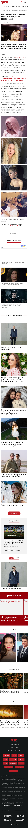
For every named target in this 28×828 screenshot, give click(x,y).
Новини (7, 755)
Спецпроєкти (14, 521)
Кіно (5, 763)
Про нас (10, 744)
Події (5, 759)
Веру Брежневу (20, 57)
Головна (3, 10)
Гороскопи (19, 767)
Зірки (14, 755)
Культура (13, 759)
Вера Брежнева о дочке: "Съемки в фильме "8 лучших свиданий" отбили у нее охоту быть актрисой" (14, 78)
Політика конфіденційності (7, 810)
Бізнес (21, 763)
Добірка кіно (14, 669)
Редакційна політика (19, 810)
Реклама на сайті (14, 747)
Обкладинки (8, 767)
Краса (21, 755)
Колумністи (13, 771)
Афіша (14, 701)
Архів (8, 10)
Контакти (17, 744)
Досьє (14, 629)
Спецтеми (13, 763)
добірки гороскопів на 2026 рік (14, 589)
